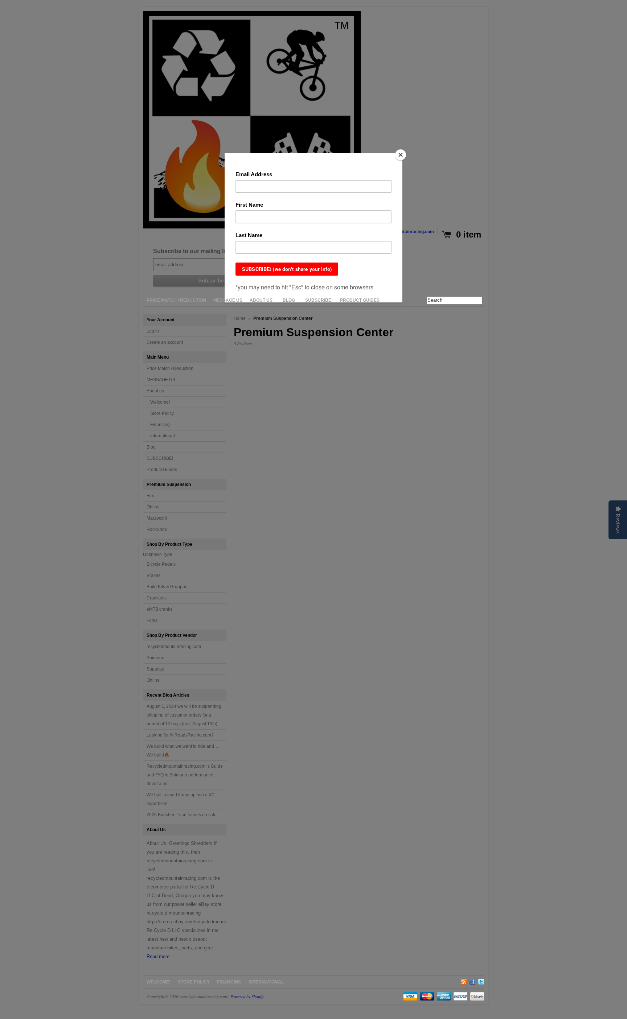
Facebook (472, 980)
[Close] (400, 154)
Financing (229, 982)
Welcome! (159, 982)
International (266, 982)
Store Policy (194, 982)
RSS (464, 980)
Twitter (481, 980)
